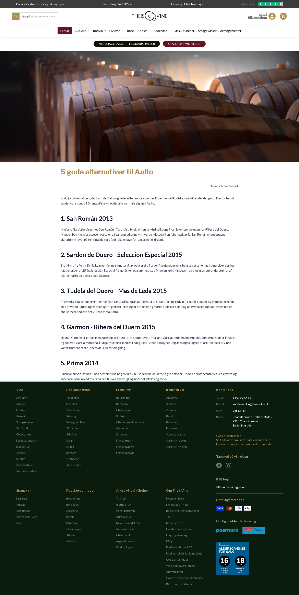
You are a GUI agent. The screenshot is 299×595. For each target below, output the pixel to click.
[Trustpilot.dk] (270, 4)
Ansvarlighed (174, 571)
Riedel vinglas (124, 547)
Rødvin (98, 31)
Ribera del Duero (26, 516)
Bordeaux (122, 404)
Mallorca (21, 498)
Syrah (69, 440)
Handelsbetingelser (178, 529)
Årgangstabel (25, 465)
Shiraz (70, 446)
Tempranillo (73, 465)
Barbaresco (173, 422)
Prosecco (172, 410)
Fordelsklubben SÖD (179, 547)
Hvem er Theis (175, 498)
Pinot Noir (72, 397)
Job (168, 516)
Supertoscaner (175, 434)
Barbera (71, 452)
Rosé (130, 31)
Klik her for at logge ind (231, 487)
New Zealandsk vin (128, 523)
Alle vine (80, 31)
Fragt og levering (177, 535)
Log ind (263, 14)
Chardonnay (74, 410)
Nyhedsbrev (174, 523)
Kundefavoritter (26, 471)
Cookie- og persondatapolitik (184, 578)
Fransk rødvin (124, 440)
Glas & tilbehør (184, 31)
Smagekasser (207, 31)
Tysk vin (121, 498)
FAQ (169, 541)
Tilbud (64, 31)
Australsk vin (124, 516)
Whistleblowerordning (180, 565)
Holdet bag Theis (177, 504)
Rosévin (21, 416)
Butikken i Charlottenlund (182, 510)
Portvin (21, 452)
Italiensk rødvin (176, 440)
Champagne (24, 434)
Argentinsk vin (125, 541)
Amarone (172, 397)
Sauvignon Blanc (76, 422)
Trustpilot (248, 4)
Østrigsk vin (124, 504)
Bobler (142, 31)
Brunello (171, 428)
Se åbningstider (243, 425)
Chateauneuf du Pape (130, 422)
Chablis (71, 541)
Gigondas (122, 428)
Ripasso (171, 404)
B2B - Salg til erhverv (179, 584)
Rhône (120, 416)
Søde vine (160, 31)
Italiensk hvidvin (176, 446)
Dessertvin (23, 446)
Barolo (170, 416)
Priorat (20, 504)
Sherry (20, 458)
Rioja (19, 523)
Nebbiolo (72, 404)
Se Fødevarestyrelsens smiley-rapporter (241, 440)
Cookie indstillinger (228, 436)
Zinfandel (72, 428)
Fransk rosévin (125, 452)
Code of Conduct (177, 559)
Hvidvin (114, 31)
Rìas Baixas (23, 510)
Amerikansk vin (125, 529)
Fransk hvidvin (125, 446)
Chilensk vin (123, 535)
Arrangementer (230, 31)
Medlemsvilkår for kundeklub (184, 553)
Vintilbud (22, 428)
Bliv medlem (257, 17)
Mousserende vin (27, 440)
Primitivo (71, 434)
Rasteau (121, 434)
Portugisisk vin (125, 510)
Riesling (71, 416)
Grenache (72, 458)
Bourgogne (123, 397)
